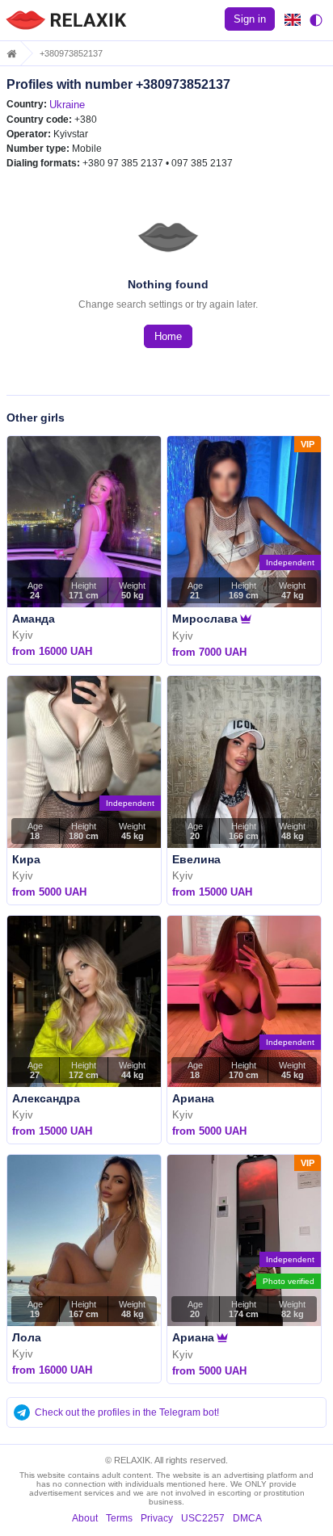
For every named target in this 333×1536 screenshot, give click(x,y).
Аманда (33, 618)
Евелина (196, 859)
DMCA (247, 1518)
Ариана (193, 1098)
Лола (26, 1337)
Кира (26, 859)
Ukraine (67, 105)
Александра (46, 1098)
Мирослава (205, 618)
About (85, 1518)
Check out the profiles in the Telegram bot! (127, 1412)
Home (168, 336)
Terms (119, 1518)
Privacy (157, 1518)
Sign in (250, 19)
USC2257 (203, 1518)
